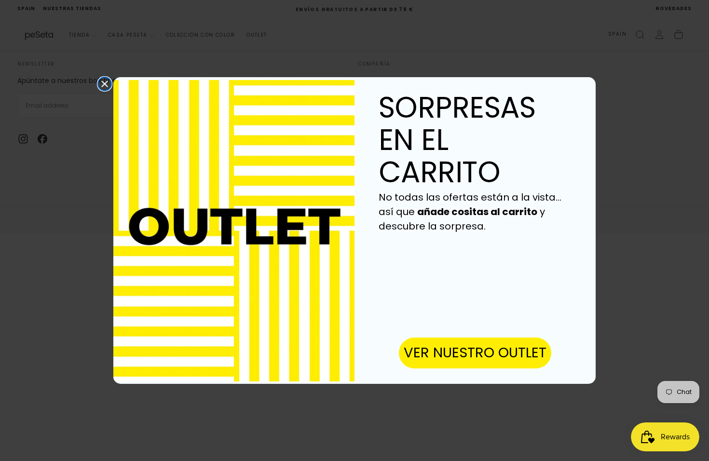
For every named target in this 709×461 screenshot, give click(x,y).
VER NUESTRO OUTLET (475, 352)
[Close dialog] (104, 84)
